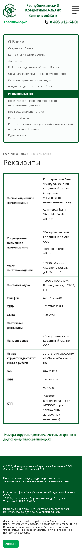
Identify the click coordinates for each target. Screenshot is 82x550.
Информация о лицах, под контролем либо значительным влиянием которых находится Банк (36, 479)
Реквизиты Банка (20, 94)
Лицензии (15, 61)
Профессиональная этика (26, 112)
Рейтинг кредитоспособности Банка (33, 67)
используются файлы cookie (20, 523)
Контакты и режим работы (26, 55)
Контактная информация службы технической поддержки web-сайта (40, 126)
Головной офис (15, 22)
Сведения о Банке (20, 48)
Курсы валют (17, 135)
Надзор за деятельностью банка (31, 86)
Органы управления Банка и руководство (37, 74)
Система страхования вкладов (29, 80)
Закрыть (10, 543)
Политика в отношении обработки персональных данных (32, 103)
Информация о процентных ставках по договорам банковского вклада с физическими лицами (36, 510)
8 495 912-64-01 (64, 22)
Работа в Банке (19, 118)
